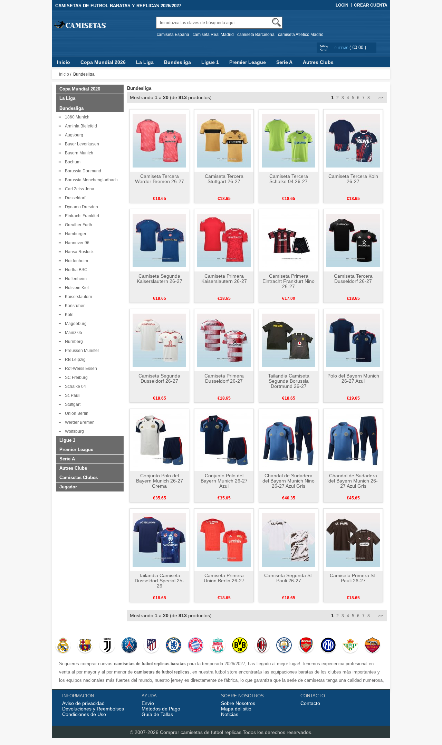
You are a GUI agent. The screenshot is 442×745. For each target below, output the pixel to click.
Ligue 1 (210, 62)
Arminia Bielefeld (80, 126)
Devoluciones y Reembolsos (93, 708)
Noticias (229, 714)
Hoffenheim (75, 278)
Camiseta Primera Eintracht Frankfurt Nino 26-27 (288, 281)
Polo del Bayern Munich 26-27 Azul (353, 378)
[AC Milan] (262, 645)
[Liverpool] (217, 645)
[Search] (276, 22)
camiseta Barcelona (256, 34)
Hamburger (74, 233)
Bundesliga (177, 62)
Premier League (247, 62)
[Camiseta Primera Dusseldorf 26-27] (224, 340)
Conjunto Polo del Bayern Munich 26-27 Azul (224, 481)
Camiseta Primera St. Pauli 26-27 (353, 578)
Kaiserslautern (77, 296)
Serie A (284, 62)
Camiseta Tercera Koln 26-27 (353, 178)
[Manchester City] (284, 645)
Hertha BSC (75, 269)
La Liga (145, 62)
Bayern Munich (78, 153)
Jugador (68, 486)
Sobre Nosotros (238, 703)
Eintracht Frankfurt (81, 215)
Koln (68, 314)
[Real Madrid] (63, 645)
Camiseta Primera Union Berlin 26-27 (224, 578)
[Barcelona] (85, 645)
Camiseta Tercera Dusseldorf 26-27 (353, 278)
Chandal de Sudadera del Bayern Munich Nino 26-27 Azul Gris (288, 481)
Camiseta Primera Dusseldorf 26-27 (224, 378)
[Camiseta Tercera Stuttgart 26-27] (224, 140)
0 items (342, 48)
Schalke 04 (74, 386)
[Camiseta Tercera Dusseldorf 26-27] (353, 240)
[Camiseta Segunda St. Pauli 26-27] (288, 539)
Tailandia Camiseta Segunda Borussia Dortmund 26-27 (288, 381)
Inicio (63, 62)
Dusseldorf (74, 197)
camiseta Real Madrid (213, 34)
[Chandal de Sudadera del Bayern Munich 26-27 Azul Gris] (353, 439)
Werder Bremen (79, 422)
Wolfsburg (73, 431)
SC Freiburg (75, 377)
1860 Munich (76, 117)
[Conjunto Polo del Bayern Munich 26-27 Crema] (159, 439)
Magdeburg (75, 323)
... (372, 97)
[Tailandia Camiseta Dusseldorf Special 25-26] (159, 539)
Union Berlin (75, 413)
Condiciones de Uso (84, 714)
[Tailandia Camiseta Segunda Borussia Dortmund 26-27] (288, 340)
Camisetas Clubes (78, 477)
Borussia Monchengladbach (90, 180)
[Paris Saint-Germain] (129, 645)
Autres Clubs (318, 62)
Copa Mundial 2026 (103, 62)
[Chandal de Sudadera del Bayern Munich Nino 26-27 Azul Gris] (288, 439)
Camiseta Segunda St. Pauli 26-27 (288, 578)
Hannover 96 (76, 242)
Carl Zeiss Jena (78, 189)
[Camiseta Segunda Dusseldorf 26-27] (159, 340)
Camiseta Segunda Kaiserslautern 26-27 (159, 278)
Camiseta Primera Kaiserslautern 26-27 (224, 278)
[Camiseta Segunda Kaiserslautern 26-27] (159, 240)
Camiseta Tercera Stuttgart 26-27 (224, 178)
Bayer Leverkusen (81, 144)
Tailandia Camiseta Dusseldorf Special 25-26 (159, 581)
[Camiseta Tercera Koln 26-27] (353, 140)
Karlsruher (74, 305)
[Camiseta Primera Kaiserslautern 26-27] (224, 240)
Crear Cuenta (370, 5)
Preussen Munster (81, 350)
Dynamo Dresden (80, 206)
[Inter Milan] (328, 645)
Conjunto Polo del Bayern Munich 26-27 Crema (159, 481)
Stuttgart (71, 404)
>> (380, 97)
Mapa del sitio (236, 708)
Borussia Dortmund (82, 171)
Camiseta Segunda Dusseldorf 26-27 (159, 378)
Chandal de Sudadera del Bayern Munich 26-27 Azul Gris (353, 481)
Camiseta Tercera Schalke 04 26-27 (288, 178)
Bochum (71, 162)
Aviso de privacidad (83, 703)
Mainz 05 (72, 332)
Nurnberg (73, 341)
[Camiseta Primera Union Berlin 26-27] (224, 539)
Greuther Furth (77, 224)
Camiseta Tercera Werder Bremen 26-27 (159, 178)
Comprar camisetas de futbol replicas (200, 732)
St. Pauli (71, 395)
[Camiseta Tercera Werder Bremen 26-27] (159, 140)
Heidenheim (75, 260)
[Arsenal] (306, 645)
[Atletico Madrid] (151, 645)
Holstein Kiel (76, 287)
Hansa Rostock (78, 251)
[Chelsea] (173, 645)
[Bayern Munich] (195, 645)
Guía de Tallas (157, 714)
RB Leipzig (74, 359)
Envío (148, 703)
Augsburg (73, 135)
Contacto (310, 703)
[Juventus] (107, 645)
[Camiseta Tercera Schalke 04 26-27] (288, 140)
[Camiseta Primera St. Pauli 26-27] (353, 539)
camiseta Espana (173, 34)
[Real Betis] (350, 645)
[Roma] (372, 645)
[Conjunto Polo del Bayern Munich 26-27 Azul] (224, 439)
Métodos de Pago (161, 708)
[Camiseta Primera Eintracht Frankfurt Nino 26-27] (288, 240)
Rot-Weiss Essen (80, 368)
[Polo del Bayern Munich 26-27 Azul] (353, 340)
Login (342, 5)
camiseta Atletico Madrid (301, 34)
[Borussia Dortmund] (240, 645)
